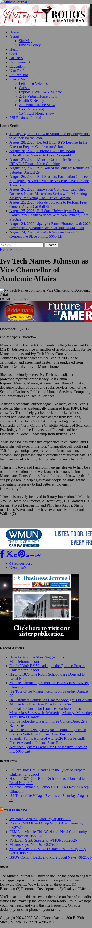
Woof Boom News (15, 809)
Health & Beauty (31, 101)
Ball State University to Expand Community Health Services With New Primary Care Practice (47, 732)
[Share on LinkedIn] (16, 555)
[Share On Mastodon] (39, 555)
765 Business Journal (25, 118)
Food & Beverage (32, 109)
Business (16, 58)
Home (14, 32)
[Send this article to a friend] (28, 555)
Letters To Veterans (33, 83)
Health (14, 49)
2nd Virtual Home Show (37, 105)
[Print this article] (32, 555)
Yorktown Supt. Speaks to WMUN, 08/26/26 (43, 840)
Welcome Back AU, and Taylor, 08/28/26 (40, 819)
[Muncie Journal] (46, 2)
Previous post (22, 563)
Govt (13, 54)
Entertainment (19, 62)
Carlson (24, 88)
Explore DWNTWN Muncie (40, 92)
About (14, 36)
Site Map (25, 41)
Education (17, 66)
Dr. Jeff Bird (18, 75)
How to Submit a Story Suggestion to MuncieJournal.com (37, 659)
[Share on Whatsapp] (36, 555)
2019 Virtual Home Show (38, 96)
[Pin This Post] (22, 555)
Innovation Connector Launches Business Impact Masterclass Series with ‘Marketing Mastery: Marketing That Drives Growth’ (50, 712)
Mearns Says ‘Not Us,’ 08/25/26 (33, 845)
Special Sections (21, 79)
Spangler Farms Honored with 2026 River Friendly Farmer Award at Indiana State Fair (47, 740)
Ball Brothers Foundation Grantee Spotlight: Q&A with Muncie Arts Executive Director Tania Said (50, 702)
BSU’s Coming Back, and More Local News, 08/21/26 (50, 857)
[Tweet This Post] (10, 555)
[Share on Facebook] (3, 555)
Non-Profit (17, 71)
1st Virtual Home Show (36, 113)
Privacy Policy (30, 45)
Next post (16, 568)
